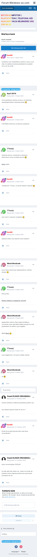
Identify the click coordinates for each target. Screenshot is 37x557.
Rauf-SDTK (11, 94)
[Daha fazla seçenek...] (33, 56)
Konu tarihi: (15, 57)
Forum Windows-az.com (15, 2)
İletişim (23, 551)
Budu (7, 333)
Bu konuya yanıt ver (18, 48)
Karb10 (8, 39)
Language (14, 551)
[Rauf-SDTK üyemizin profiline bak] (4, 95)
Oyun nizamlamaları (18, 41)
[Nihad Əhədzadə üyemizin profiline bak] (4, 265)
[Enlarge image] (26, 102)
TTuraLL (10, 149)
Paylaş (19, 516)
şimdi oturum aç (10, 497)
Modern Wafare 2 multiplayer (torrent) (14, 300)
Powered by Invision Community (18, 554)
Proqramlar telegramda (10, 89)
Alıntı (7, 73)
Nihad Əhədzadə (13, 263)
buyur (3, 164)
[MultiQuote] (3, 73)
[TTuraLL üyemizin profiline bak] (4, 150)
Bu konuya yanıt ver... (12, 505)
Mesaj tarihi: (15, 96)
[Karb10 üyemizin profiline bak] (4, 56)
